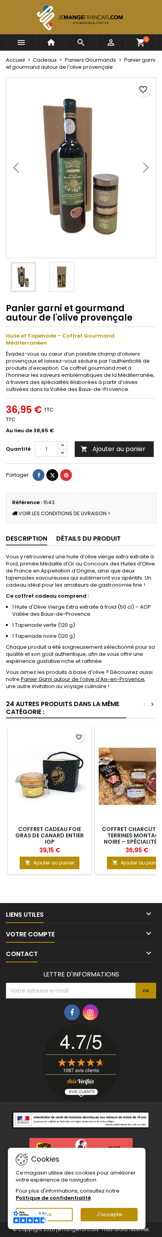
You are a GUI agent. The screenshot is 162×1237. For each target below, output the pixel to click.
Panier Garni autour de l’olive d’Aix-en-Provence (82, 679)
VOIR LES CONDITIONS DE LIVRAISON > (63, 513)
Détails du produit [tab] (88, 538)
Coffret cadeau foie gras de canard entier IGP (49, 835)
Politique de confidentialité (53, 1198)
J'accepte (109, 1214)
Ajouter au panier (113, 448)
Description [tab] (26, 538)
